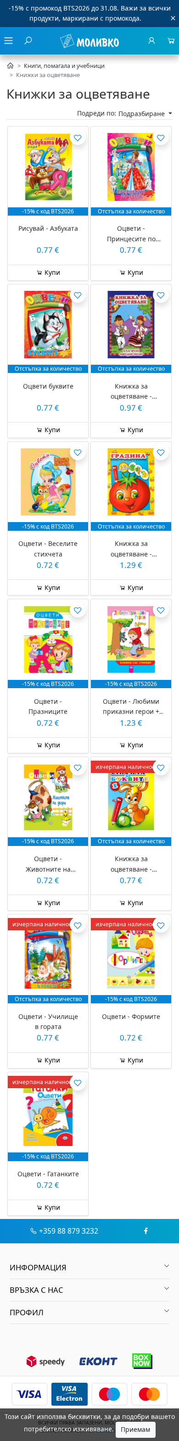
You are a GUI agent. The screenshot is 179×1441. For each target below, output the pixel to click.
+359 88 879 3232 (68, 1231)
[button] (89, 1267)
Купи (51, 272)
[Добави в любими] (78, 137)
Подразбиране (142, 113)
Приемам (135, 1429)
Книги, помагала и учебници (64, 66)
